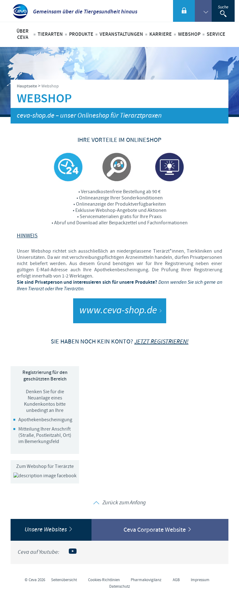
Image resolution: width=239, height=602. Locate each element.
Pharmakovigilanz (146, 579)
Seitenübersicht (64, 579)
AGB (176, 579)
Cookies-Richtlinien (104, 579)
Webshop (189, 34)
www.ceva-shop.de (118, 310)
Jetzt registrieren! (161, 342)
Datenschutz (119, 586)
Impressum (200, 579)
